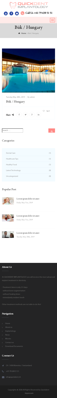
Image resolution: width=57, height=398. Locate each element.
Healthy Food (11, 165)
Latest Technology (13, 171)
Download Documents (14, 346)
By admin (31, 97)
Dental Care (10, 153)
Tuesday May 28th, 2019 (15, 97)
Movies (8, 339)
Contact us (9, 343)
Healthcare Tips (12, 159)
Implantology (10, 331)
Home (7, 324)
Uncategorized (12, 176)
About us (8, 327)
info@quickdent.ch (13, 377)
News (7, 335)
